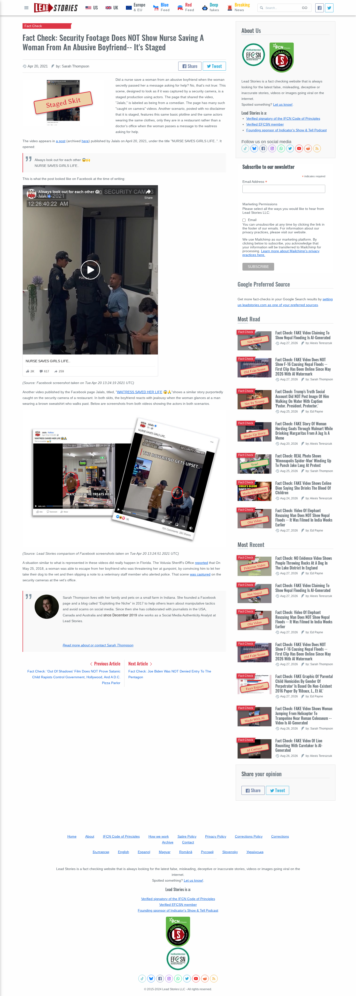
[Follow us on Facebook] (263, 148)
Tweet (216, 66)
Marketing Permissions (259, 204)
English (123, 852)
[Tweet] (329, 7)
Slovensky (230, 852)
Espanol (144, 852)
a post (60, 141)
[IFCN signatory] (178, 932)
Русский (207, 852)
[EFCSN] (178, 959)
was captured (200, 574)
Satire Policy (187, 836)
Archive (167, 842)
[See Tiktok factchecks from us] (245, 148)
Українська (255, 852)
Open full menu (26, 8)
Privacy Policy (215, 836)
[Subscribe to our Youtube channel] (299, 148)
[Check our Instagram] (272, 148)
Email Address (254, 181)
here (85, 141)
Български (101, 852)
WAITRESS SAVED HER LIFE (139, 392)
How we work (158, 836)
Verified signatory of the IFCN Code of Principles (283, 118)
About (89, 836)
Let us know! (283, 104)
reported (201, 563)
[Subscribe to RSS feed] (317, 148)
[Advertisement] (124, 728)
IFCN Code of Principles (121, 836)
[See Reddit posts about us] (308, 148)
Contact (188, 842)
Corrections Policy (249, 836)
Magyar (164, 852)
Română (185, 852)
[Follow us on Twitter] (290, 148)
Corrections (280, 836)
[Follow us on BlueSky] (254, 148)
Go (304, 8)
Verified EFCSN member (265, 124)
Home (72, 836)
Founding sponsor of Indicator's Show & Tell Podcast (286, 130)
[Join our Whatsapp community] (281, 148)
